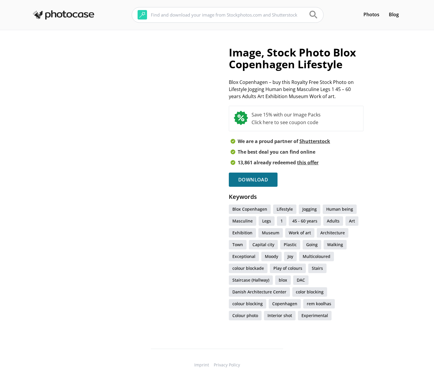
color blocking (310, 292)
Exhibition (242, 233)
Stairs (317, 268)
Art (352, 221)
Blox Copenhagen (249, 209)
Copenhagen (284, 303)
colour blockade (248, 268)
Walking (335, 244)
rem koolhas (319, 303)
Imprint (201, 365)
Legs (266, 221)
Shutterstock (314, 141)
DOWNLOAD (253, 179)
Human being (339, 209)
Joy (290, 256)
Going (312, 244)
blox (283, 280)
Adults (333, 221)
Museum (270, 233)
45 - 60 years (304, 221)
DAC (301, 280)
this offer (308, 162)
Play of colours (287, 268)
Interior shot (279, 315)
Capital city (263, 244)
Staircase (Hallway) (250, 280)
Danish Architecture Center (259, 292)
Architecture (332, 233)
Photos (371, 14)
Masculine (242, 221)
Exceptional (243, 256)
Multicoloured (316, 256)
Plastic (290, 244)
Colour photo (245, 315)
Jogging (309, 209)
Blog (394, 14)
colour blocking (247, 303)
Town (237, 244)
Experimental (314, 315)
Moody (271, 256)
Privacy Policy (227, 365)
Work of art (300, 233)
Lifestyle (285, 209)
